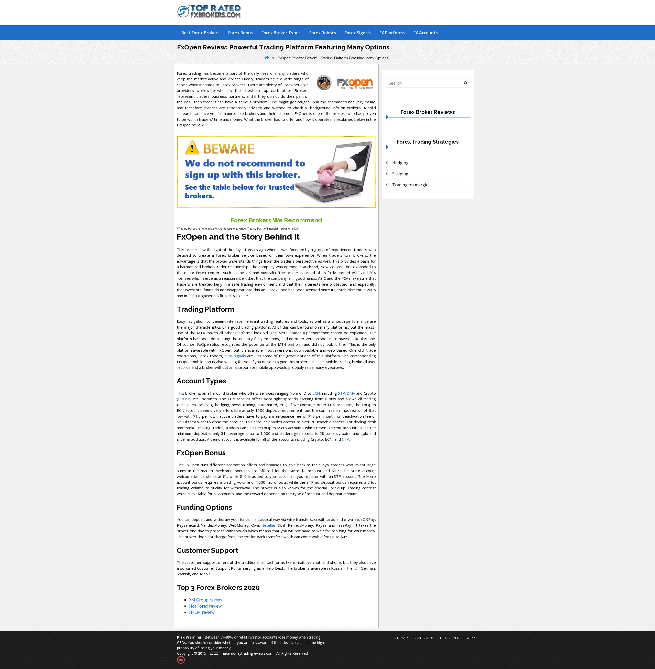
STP (345, 439)
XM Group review (205, 600)
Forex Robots (322, 33)
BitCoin (184, 398)
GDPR (470, 638)
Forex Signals (358, 33)
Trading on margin (410, 185)
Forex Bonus (240, 33)
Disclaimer (450, 638)
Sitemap (401, 638)
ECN (316, 393)
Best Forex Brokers (200, 33)
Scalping (400, 174)
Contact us (424, 638)
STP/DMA (346, 393)
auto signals (235, 355)
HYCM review (201, 612)
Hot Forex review (205, 606)
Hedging (400, 163)
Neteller (268, 525)
